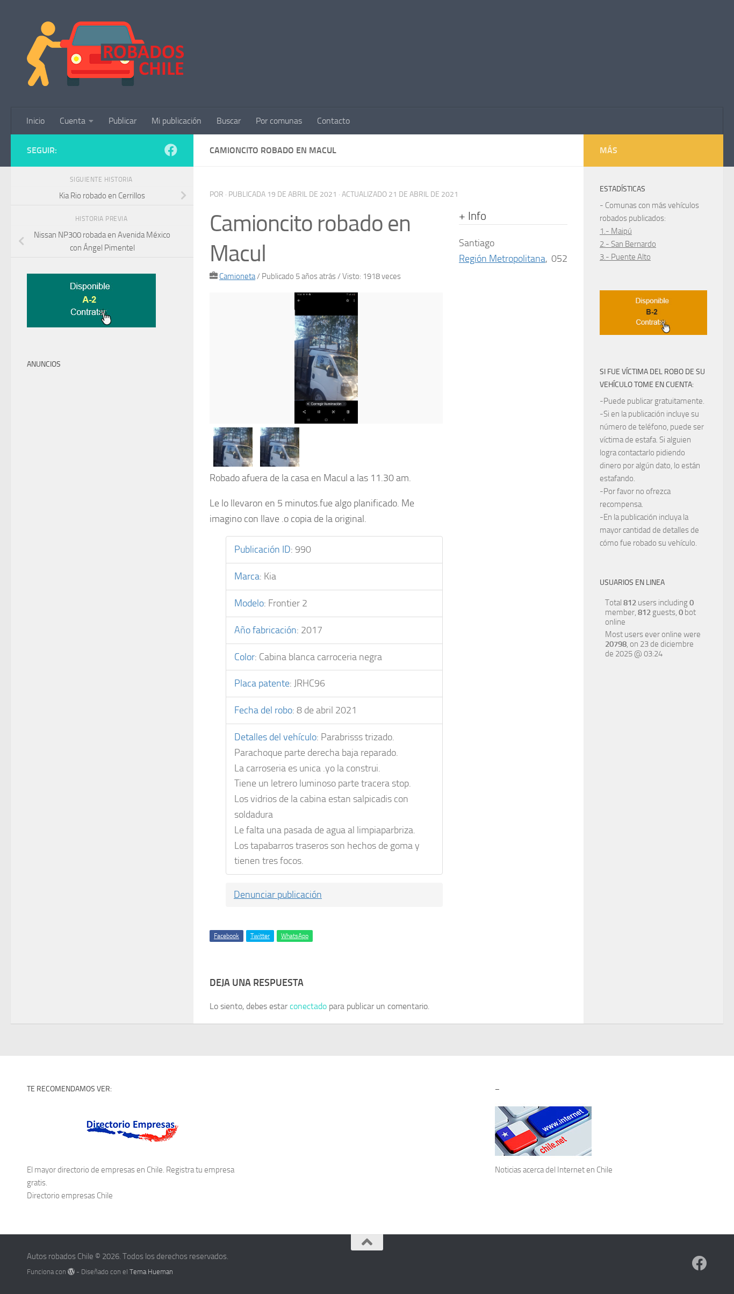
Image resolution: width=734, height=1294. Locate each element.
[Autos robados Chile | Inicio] (105, 54)
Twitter (260, 936)
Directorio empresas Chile (70, 1195)
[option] (326, 358)
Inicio (35, 121)
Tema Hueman (151, 1272)
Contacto (333, 121)
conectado (308, 1006)
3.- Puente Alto (625, 257)
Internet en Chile (585, 1170)
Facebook (226, 936)
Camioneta (237, 276)
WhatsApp (294, 936)
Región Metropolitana (502, 258)
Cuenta (72, 121)
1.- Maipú (616, 231)
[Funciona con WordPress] (71, 1271)
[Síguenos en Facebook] (170, 150)
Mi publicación (177, 121)
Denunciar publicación (278, 894)
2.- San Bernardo (628, 244)
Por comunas (279, 121)
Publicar (122, 121)
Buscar (229, 121)
